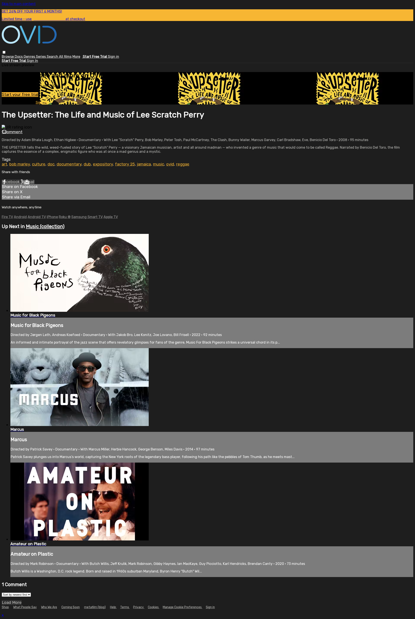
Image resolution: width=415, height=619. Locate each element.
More (76, 57)
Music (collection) (45, 226)
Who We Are (49, 607)
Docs (19, 57)
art (4, 164)
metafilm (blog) (95, 607)
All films (65, 57)
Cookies (153, 607)
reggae (182, 164)
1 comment (12, 132)
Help (113, 607)
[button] (4, 52)
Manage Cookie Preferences (182, 607)
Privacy (138, 607)
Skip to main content (19, 4)
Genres (30, 57)
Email (29, 181)
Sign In (32, 61)
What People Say (25, 607)
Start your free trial (20, 94)
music (158, 164)
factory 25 (125, 164)
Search (53, 57)
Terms (125, 607)
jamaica (144, 164)
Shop (5, 607)
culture (38, 164)
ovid (170, 164)
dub (87, 164)
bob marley (19, 164)
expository (103, 164)
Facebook (11, 181)
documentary (69, 164)
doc (51, 164)
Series (41, 57)
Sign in (113, 57)
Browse (8, 57)
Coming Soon (70, 607)
